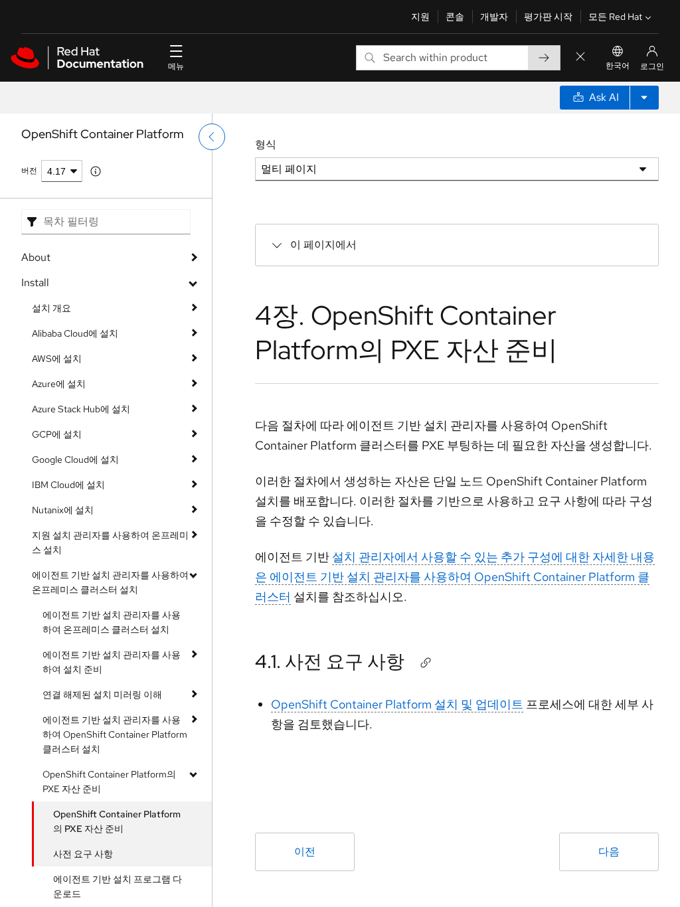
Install (35, 282)
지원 (420, 17)
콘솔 (455, 17)
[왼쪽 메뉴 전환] (212, 137)
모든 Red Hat (615, 17)
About (35, 257)
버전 (29, 170)
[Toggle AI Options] (644, 98)
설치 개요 (51, 308)
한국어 (618, 65)
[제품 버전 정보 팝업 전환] (95, 171)
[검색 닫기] (580, 57)
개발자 (494, 17)
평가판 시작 (548, 17)
